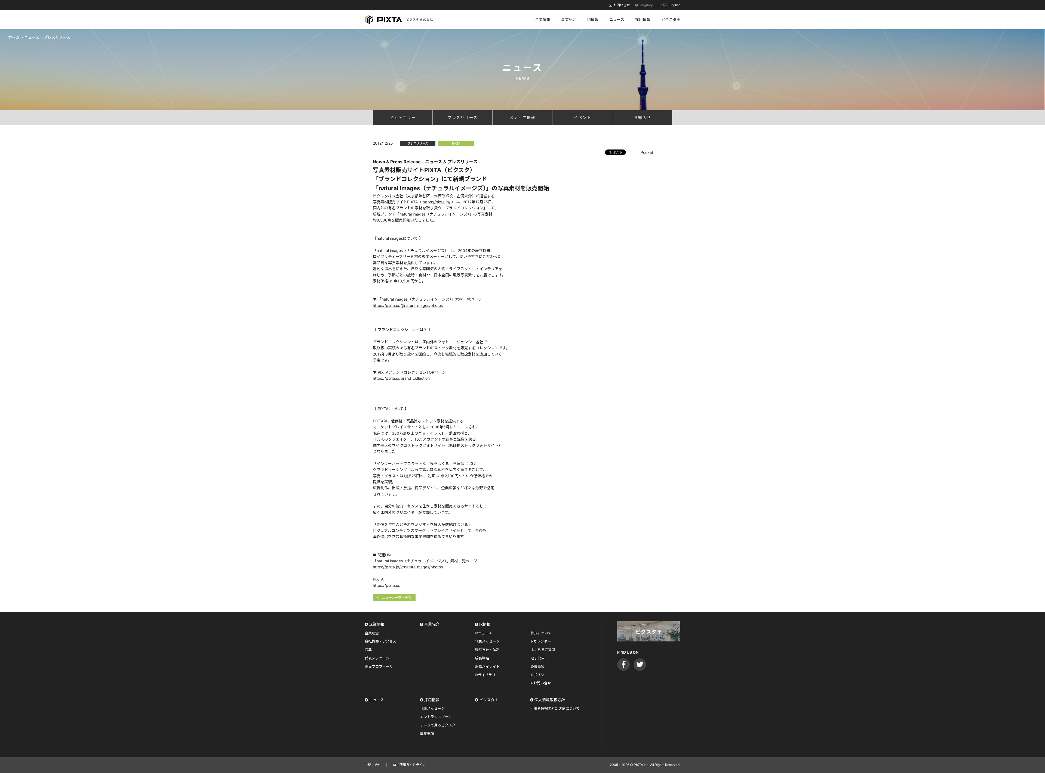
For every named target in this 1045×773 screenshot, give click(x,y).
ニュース (376, 699)
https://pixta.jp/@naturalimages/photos (408, 305)
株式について (541, 633)
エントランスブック (436, 717)
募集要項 (427, 733)
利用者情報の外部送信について (555, 708)
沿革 (368, 649)
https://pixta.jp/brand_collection (401, 378)
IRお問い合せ (540, 683)
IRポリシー (539, 675)
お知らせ (642, 117)
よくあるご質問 (542, 649)
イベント (582, 117)
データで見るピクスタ (437, 725)
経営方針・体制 (487, 649)
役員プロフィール (379, 666)
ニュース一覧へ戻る (396, 598)
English (674, 5)
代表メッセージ (377, 658)
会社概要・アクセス (380, 641)
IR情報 (484, 624)
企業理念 (372, 633)
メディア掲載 (522, 117)
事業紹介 (431, 624)
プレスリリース (462, 117)
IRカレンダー (540, 641)
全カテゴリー (403, 117)
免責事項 (537, 666)
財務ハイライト (487, 666)
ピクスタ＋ (488, 699)
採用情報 (431, 699)
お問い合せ (621, 5)
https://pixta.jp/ (436, 202)
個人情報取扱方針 (549, 699)
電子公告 (537, 658)
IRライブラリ (485, 675)
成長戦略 (482, 658)
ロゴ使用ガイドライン (409, 765)
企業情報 (376, 624)
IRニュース (483, 633)
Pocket (647, 152)
